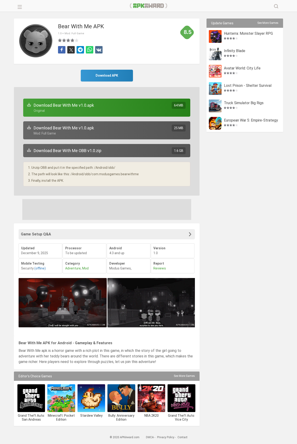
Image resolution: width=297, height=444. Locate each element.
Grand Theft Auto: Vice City (181, 417)
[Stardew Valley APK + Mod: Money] (91, 398)
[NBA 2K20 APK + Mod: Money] (151, 398)
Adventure (73, 268)
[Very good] (73, 40)
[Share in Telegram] (80, 49)
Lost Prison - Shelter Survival (247, 86)
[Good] (68, 40)
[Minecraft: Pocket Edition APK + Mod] (61, 398)
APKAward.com (148, 6)
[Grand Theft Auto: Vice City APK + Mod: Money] (181, 398)
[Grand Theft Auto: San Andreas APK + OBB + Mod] (31, 398)
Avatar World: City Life (242, 68)
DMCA (150, 437)
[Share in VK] (99, 49)
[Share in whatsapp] (89, 49)
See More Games (184, 376)
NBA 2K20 (151, 415)
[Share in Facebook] (61, 49)
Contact (182, 437)
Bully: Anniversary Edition (121, 417)
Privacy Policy (165, 437)
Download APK (107, 75)
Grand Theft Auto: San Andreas (31, 417)
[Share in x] (71, 49)
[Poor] (60, 40)
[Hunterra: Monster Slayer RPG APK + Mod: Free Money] (215, 36)
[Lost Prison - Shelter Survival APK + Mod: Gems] (215, 88)
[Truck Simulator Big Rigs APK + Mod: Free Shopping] (215, 106)
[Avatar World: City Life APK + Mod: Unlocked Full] (215, 71)
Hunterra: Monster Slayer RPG (248, 34)
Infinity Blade (234, 51)
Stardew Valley (91, 415)
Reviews (159, 268)
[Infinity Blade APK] (215, 53)
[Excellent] (77, 40)
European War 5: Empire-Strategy (251, 120)
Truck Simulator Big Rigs (244, 103)
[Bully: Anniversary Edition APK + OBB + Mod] (121, 398)
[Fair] (64, 40)
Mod (85, 268)
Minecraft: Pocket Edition (61, 417)
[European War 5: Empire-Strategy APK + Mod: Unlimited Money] (215, 123)
